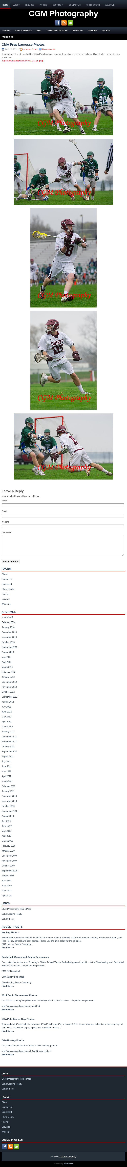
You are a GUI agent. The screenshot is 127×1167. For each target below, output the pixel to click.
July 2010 (6, 821)
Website (5, 522)
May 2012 (6, 716)
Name (4, 501)
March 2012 (7, 726)
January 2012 (8, 731)
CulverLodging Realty (12, 914)
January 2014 (8, 627)
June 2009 (7, 885)
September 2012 (9, 697)
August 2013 (8, 652)
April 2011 (6, 776)
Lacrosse (26, 49)
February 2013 (8, 672)
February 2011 (8, 786)
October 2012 (8, 692)
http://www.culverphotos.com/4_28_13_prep (22, 60)
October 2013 (8, 642)
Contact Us (75, 5)
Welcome (109, 5)
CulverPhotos (8, 919)
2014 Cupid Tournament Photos (19, 995)
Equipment (58, 5)
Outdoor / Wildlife (57, 30)
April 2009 (6, 895)
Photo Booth (93, 5)
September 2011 (9, 751)
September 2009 (9, 870)
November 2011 (9, 741)
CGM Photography (63, 13)
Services (29, 5)
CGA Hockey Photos (13, 1040)
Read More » (8, 947)
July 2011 (6, 761)
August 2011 (8, 756)
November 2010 (9, 801)
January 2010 (8, 851)
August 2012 (8, 702)
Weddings (7, 37)
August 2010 (8, 816)
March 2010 (7, 841)
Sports (106, 30)
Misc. (39, 30)
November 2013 (9, 637)
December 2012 (9, 682)
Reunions (78, 30)
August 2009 (8, 875)
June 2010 (7, 826)
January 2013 (8, 677)
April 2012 (6, 721)
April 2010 (6, 836)
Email (4, 511)
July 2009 (6, 880)
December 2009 (9, 856)
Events (6, 30)
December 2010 (9, 796)
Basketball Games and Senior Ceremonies (25, 957)
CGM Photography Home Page (16, 909)
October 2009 (8, 865)
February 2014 (8, 622)
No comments (48, 49)
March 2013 (7, 667)
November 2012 (9, 687)
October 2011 (8, 746)
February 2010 (8, 846)
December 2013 (9, 632)
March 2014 (7, 617)
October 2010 (8, 806)
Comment (6, 532)
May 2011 (6, 771)
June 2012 (7, 711)
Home (5, 5)
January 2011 (8, 791)
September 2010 (9, 811)
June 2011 (6, 766)
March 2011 (7, 781)
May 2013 (6, 657)
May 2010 (6, 831)
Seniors (92, 30)
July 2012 (6, 707)
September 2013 (9, 647)
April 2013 (6, 662)
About (16, 5)
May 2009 (6, 890)
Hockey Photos (10, 932)
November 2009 (9, 861)
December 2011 (9, 736)
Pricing (43, 5)
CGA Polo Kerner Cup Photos (18, 1019)
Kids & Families (23, 30)
